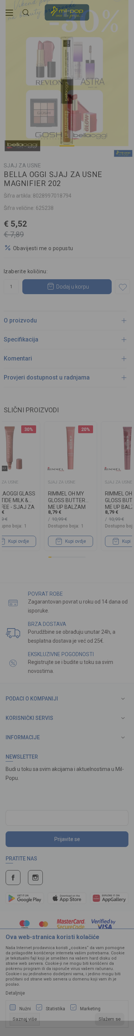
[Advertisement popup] (67, 83)
